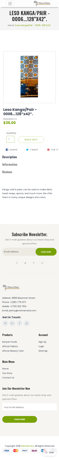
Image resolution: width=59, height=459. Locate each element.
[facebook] (17, 262)
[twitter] (25, 262)
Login (41, 346)
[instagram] (42, 262)
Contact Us (8, 377)
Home (11, 25)
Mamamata (27, 445)
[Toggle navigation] (10, 4)
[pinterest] (34, 262)
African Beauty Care (13, 350)
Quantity (10, 133)
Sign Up (42, 341)
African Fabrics (10, 346)
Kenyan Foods (9, 341)
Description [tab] (9, 157)
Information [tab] (9, 164)
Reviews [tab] (7, 172)
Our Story (7, 373)
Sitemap (43, 350)
